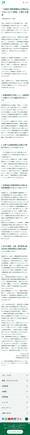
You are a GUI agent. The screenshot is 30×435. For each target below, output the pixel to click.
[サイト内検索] (20, 2)
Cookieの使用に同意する (15, 432)
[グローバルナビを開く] (27, 3)
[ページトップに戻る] (26, 419)
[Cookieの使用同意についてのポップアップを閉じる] (29, 423)
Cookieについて (15, 428)
